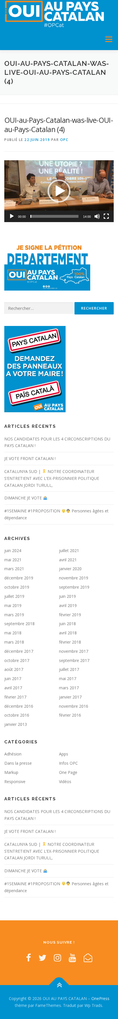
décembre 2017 (18, 651)
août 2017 (13, 669)
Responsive (14, 781)
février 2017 (15, 697)
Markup (11, 772)
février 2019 (70, 614)
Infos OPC (68, 763)
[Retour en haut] (59, 985)
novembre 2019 (73, 578)
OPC (64, 139)
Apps (63, 754)
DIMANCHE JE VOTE (23, 498)
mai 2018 (12, 633)
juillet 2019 (14, 596)
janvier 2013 (15, 724)
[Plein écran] (106, 216)
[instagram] (57, 957)
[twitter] (42, 957)
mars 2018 (14, 642)
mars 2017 (69, 687)
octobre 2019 (16, 587)
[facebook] (28, 957)
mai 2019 (12, 605)
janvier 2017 (70, 697)
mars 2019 (14, 614)
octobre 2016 (16, 715)
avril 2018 (68, 633)
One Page (68, 772)
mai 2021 (12, 559)
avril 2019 (68, 605)
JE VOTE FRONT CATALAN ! (30, 458)
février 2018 (70, 642)
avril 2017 (13, 687)
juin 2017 (12, 678)
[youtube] (72, 957)
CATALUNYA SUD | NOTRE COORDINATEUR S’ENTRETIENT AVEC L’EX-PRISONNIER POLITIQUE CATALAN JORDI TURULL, (51, 478)
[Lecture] (12, 216)
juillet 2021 (69, 550)
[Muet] (97, 216)
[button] (59, 191)
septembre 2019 (74, 587)
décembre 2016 (18, 706)
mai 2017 (67, 678)
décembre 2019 (18, 578)
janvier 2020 (70, 568)
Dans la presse (18, 763)
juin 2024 (12, 550)
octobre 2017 (16, 660)
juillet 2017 (69, 669)
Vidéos (65, 781)
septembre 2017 (74, 660)
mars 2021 (14, 568)
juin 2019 (67, 596)
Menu (108, 39)
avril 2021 (68, 559)
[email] (88, 957)
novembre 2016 (73, 706)
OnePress (100, 998)
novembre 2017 (73, 651)
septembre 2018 (19, 623)
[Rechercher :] (38, 308)
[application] (59, 191)
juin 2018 (67, 623)
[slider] (54, 216)
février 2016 (70, 715)
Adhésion (12, 754)
